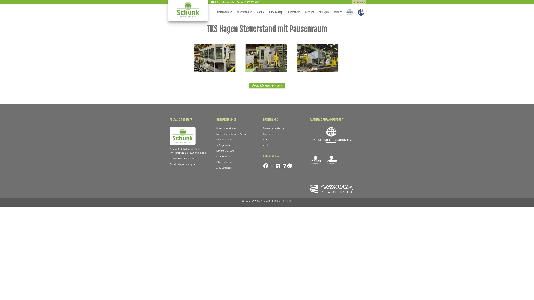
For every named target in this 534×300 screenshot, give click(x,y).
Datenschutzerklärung (274, 128)
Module (260, 12)
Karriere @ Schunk (225, 151)
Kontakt (337, 12)
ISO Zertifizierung (224, 162)
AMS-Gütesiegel (224, 168)
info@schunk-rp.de (186, 164)
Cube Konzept (276, 12)
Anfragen (324, 12)
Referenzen (294, 12)
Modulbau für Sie (224, 139)
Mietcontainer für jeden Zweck (231, 134)
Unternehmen (224, 12)
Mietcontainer (244, 12)
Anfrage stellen (223, 145)
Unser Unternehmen (226, 128)
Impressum (268, 134)
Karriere (309, 12)
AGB (265, 139)
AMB (265, 145)
